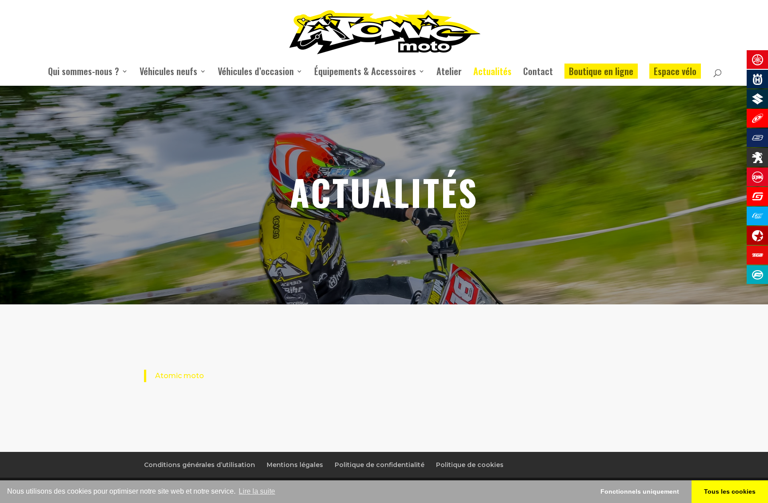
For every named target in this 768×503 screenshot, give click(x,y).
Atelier (449, 73)
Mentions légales (295, 465)
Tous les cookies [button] (730, 491)
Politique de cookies (470, 465)
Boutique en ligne (601, 71)
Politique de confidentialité (379, 465)
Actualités (492, 73)
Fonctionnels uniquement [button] (639, 491)
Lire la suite (257, 491)
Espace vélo (675, 71)
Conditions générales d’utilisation (199, 465)
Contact (538, 73)
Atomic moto (179, 375)
